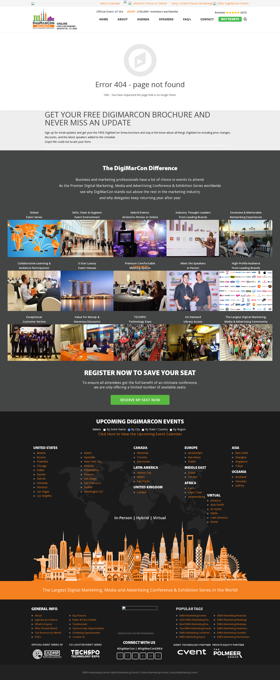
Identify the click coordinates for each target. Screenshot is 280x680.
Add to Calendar (110, 3)
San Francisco (92, 483)
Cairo (191, 488)
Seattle (88, 487)
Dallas (40, 470)
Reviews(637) (231, 12)
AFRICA (190, 483)
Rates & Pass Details (84, 619)
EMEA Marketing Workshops (233, 637)
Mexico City (144, 472)
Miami (88, 453)
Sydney (239, 485)
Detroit (41, 478)
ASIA (235, 448)
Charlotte (42, 461)
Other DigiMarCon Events (233, 3)
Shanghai (240, 457)
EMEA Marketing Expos (192, 637)
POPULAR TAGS (189, 609)
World (214, 522)
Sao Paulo (143, 481)
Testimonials (80, 624)
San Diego (90, 478)
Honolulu (42, 483)
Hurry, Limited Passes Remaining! (191, 3)
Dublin (192, 461)
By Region (179, 429)
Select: (97, 429)
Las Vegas (43, 491)
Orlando (89, 466)
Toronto (142, 457)
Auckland (240, 477)
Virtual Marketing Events (184, 672)
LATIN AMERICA (146, 468)
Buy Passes (79, 615)
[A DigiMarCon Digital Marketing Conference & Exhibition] (139, 609)
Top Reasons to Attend (48, 632)
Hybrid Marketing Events (125, 672)
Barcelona (194, 457)
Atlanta (41, 453)
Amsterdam (195, 453)
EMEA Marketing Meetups (231, 624)
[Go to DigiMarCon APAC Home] (43, 30)
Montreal (142, 453)
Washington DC (93, 491)
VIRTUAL (214, 495)
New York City (92, 461)
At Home (216, 509)
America (215, 500)
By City (135, 429)
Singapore (241, 461)
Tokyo (239, 466)
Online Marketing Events (154, 672)
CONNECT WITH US (139, 643)
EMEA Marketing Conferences (195, 632)
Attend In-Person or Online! (150, 3)
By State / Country (156, 429)
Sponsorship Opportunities (88, 628)
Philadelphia (91, 470)
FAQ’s (38, 637)
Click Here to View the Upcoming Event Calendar (140, 433)
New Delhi (241, 453)
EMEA (214, 513)
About (38, 615)
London (141, 492)
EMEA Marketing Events (192, 615)
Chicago (42, 466)
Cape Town (195, 492)
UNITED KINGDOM (148, 487)
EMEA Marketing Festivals (231, 615)
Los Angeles (44, 495)
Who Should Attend (46, 628)
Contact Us (79, 637)
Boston (41, 457)
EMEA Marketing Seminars (232, 628)
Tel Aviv (193, 477)
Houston (42, 487)
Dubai (191, 472)
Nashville (89, 457)
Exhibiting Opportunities (86, 632)
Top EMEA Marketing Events (195, 628)
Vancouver (143, 461)
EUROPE (191, 448)
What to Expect (43, 624)
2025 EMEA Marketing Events (195, 619)
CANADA (140, 448)
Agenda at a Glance (46, 619)
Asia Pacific (217, 504)
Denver (41, 474)
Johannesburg (196, 496)
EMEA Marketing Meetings (232, 619)
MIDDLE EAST (195, 468)
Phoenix (89, 474)
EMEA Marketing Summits (231, 632)
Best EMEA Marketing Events (195, 624)
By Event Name (116, 429)
